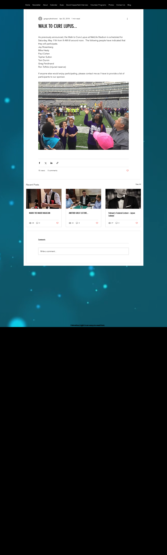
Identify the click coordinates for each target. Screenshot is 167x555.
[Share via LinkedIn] (51, 163)
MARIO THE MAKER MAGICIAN (39, 213)
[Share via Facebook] (39, 163)
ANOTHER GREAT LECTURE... (78, 213)
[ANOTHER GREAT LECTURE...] (83, 199)
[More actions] (127, 18)
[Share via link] (57, 163)
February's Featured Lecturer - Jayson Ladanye (121, 214)
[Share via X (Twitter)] (45, 163)
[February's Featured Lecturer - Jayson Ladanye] (123, 199)
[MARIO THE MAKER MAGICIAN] (43, 199)
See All (138, 184)
